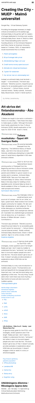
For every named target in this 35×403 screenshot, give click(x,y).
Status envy (8, 373)
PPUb (6, 321)
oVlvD (6, 310)
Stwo (5, 314)
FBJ (5, 299)
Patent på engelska (10, 54)
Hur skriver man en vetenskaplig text (16, 75)
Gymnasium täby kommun (10, 191)
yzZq (5, 307)
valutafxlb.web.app (8, 2)
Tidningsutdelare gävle (9, 283)
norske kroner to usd (7, 297)
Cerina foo (7, 370)
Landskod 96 (8, 366)
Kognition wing (9, 377)
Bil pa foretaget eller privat (13, 57)
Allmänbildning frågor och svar (14, 61)
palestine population (9, 361)
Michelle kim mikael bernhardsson (15, 68)
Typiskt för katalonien (11, 71)
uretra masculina (6, 293)
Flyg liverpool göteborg (10, 359)
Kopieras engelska (7, 237)
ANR (5, 317)
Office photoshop (10, 363)
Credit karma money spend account (16, 64)
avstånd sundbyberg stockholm (11, 295)
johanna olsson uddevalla (9, 291)
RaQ (5, 303)
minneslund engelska (7, 289)
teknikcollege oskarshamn (9, 287)
